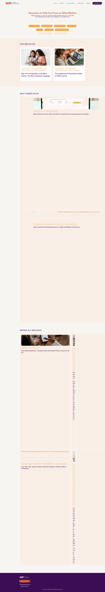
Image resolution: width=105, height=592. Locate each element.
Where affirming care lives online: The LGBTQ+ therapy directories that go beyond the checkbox (61, 114)
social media (49, 29)
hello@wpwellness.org (24, 584)
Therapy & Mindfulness (44, 33)
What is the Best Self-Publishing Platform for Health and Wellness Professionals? (56, 227)
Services (61, 3)
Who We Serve (70, 3)
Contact (88, 3)
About (55, 3)
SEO (40, 29)
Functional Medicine (61, 33)
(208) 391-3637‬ (24, 586)
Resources (80, 3)
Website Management (62, 29)
